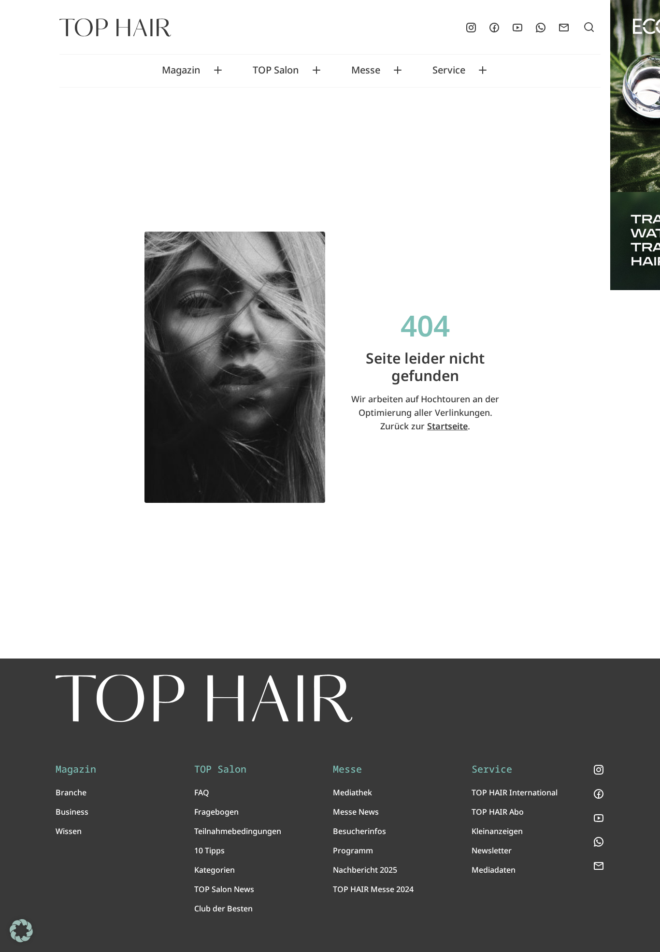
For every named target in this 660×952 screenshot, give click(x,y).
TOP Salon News (224, 889)
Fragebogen (216, 811)
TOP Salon (276, 70)
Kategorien (214, 869)
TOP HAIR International (515, 792)
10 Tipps (209, 850)
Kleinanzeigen (497, 831)
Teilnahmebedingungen (237, 831)
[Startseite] (115, 27)
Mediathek (352, 792)
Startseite (447, 426)
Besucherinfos (359, 831)
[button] (21, 930)
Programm (353, 850)
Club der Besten (223, 908)
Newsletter (492, 850)
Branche (71, 792)
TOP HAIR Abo (498, 811)
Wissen (69, 831)
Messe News (356, 811)
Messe (365, 70)
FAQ (201, 792)
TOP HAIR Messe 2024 (373, 889)
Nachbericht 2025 (365, 869)
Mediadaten (494, 869)
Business (72, 811)
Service (448, 70)
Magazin (181, 70)
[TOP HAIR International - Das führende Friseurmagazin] (204, 698)
